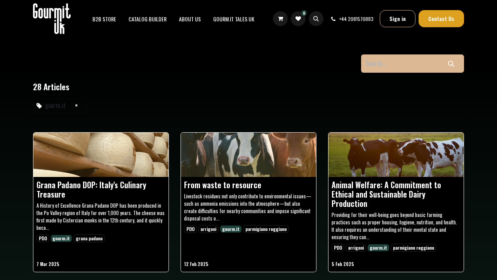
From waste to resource (222, 184)
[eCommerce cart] (280, 18)
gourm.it (61, 238)
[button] (316, 18)
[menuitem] (104, 19)
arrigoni (208, 229)
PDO (43, 238)
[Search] (451, 63)
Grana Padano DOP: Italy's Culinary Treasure (91, 189)
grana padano (89, 238)
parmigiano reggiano (266, 229)
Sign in (397, 18)
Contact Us (441, 18)
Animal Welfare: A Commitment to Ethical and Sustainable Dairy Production (386, 194)
